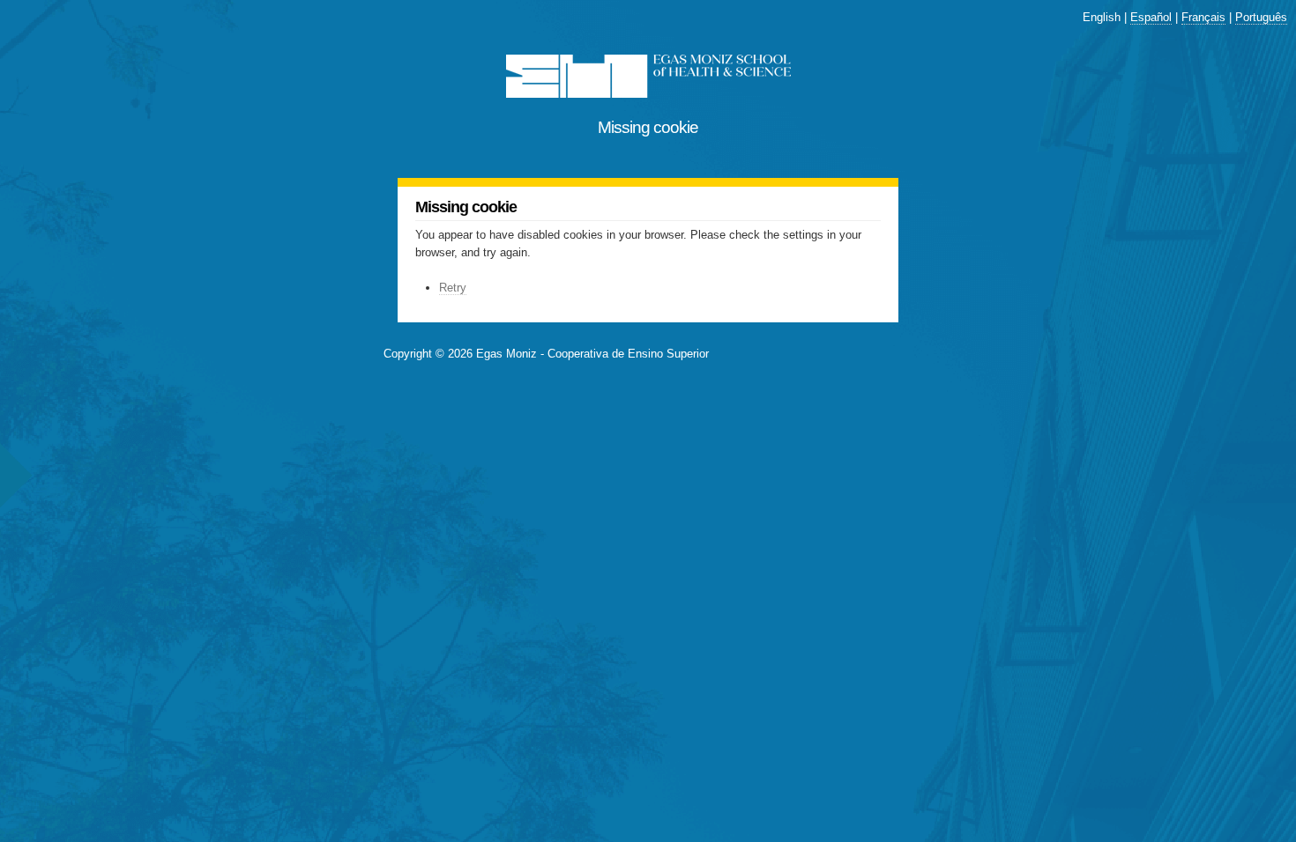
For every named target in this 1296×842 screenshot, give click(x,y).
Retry (452, 287)
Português (1261, 17)
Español (1151, 17)
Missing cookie (648, 127)
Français (1203, 17)
